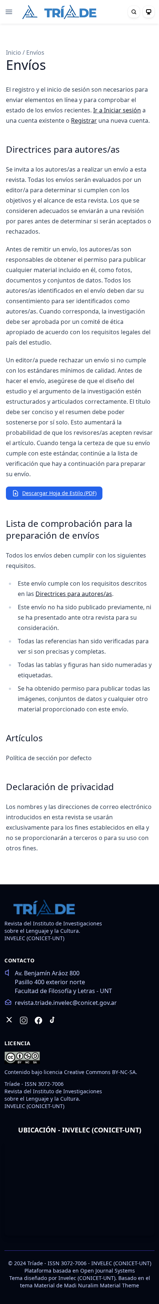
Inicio (14, 52)
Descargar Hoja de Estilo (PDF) (59, 493)
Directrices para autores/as (73, 594)
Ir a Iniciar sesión (117, 110)
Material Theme (119, 1285)
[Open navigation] (8, 11)
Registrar (84, 120)
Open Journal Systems (107, 1270)
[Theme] (149, 12)
